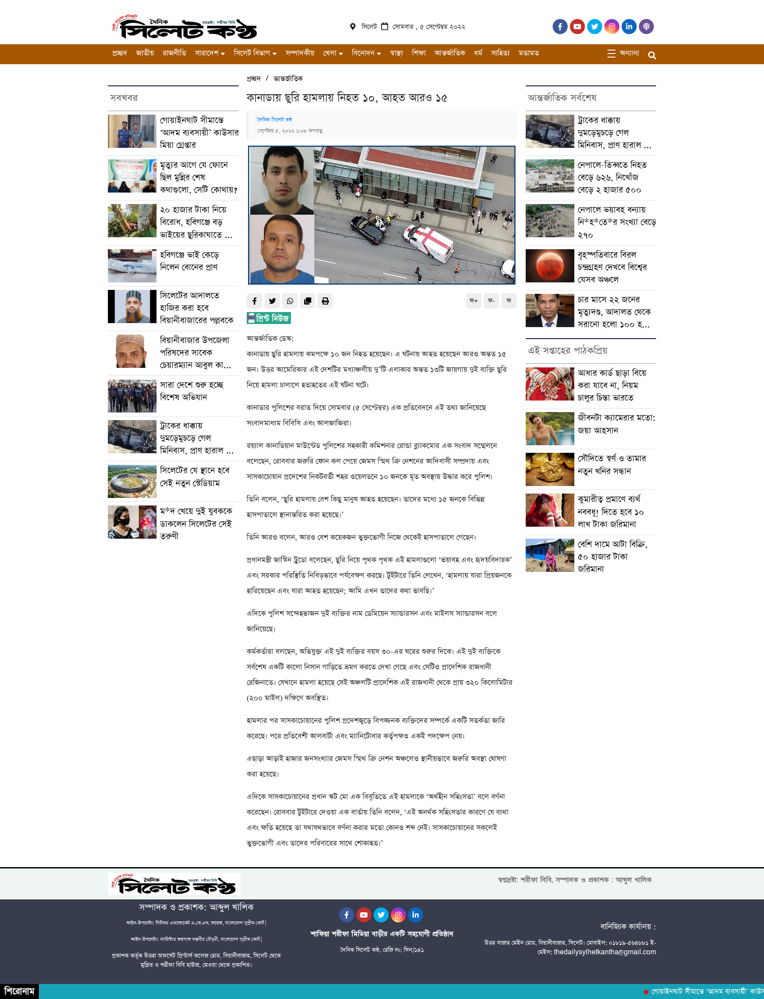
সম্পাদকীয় (300, 53)
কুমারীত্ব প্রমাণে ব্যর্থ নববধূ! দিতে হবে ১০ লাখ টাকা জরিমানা (611, 512)
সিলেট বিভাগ (252, 53)
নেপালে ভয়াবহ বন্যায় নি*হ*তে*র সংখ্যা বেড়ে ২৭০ (617, 222)
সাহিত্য (500, 53)
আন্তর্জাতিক (450, 53)
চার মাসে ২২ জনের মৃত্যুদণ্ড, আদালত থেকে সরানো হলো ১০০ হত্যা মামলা (615, 312)
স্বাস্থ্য (396, 53)
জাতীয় (145, 53)
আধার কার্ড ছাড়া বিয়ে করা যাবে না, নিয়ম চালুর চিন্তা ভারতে (612, 385)
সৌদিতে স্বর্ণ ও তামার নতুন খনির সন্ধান (612, 465)
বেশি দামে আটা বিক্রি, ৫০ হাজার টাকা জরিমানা (613, 557)
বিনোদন (363, 53)
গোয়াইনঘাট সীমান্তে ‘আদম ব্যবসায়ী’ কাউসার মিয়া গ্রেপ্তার (199, 133)
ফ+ (474, 301)
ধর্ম (478, 53)
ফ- (491, 301)
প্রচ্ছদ (119, 53)
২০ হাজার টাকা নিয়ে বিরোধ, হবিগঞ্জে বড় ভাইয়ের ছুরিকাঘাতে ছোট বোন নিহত (199, 222)
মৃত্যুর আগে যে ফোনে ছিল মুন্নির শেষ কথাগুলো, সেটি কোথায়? (198, 177)
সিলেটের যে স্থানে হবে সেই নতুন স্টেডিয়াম (194, 477)
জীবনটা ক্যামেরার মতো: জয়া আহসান (616, 424)
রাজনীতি (174, 53)
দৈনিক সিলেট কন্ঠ (274, 119)
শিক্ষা (419, 53)
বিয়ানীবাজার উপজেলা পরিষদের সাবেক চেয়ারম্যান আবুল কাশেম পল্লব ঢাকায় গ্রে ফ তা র (198, 353)
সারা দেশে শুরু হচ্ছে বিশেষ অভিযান (191, 391)
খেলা (329, 53)
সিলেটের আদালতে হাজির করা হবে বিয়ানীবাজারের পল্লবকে (196, 308)
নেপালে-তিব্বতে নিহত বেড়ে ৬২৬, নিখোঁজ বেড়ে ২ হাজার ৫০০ (612, 177)
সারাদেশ (206, 53)
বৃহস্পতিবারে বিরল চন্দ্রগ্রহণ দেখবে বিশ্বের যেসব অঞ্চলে (612, 267)
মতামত (529, 53)
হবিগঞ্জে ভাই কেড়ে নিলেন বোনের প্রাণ (189, 261)
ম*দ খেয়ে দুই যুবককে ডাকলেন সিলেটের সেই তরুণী (196, 523)
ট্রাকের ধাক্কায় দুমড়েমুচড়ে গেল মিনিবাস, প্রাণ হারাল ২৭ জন (198, 438)
